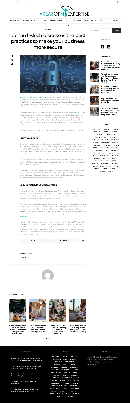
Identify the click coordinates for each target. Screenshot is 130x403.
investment (111, 150)
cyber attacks (80, 112)
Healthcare (97, 145)
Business (48, 29)
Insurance (99, 150)
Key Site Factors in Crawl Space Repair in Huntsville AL (110, 101)
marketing (105, 155)
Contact (26, 2)
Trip (105, 169)
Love (86, 21)
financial (115, 140)
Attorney (97, 129)
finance (105, 140)
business (24, 258)
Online (97, 158)
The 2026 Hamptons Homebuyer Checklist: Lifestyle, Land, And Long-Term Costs (110, 112)
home (117, 145)
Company (99, 134)
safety (95, 163)
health (115, 142)
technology (106, 166)
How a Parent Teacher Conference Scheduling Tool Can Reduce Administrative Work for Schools (110, 66)
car (106, 132)
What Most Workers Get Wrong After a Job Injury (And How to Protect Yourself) (78, 329)
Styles (94, 21)
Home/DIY (116, 21)
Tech (107, 21)
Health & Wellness (29, 21)
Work (111, 171)
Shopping (77, 21)
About (18, 2)
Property (99, 161)
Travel (43, 21)
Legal (111, 153)
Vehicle (113, 169)
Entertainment (55, 21)
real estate (111, 161)
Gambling (105, 142)
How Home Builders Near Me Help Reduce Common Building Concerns (38, 329)
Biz (101, 21)
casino (114, 132)
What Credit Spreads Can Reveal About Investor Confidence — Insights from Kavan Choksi (17, 330)
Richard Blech (24, 97)
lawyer (102, 153)
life (117, 153)
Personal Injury (110, 158)
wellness (102, 171)
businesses (23, 216)
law (93, 153)
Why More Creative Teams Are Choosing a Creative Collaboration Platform (57, 330)
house (114, 147)
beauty (115, 129)
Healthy (108, 145)
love (95, 155)
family (113, 137)
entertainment (101, 137)
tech (96, 166)
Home (11, 2)
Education (14, 21)
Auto (66, 26)
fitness (96, 142)
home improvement (101, 147)
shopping (105, 163)
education (111, 134)
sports (115, 163)
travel (97, 169)
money (115, 155)
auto (107, 129)
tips (116, 166)
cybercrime (42, 97)
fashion (96, 140)
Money (67, 21)
